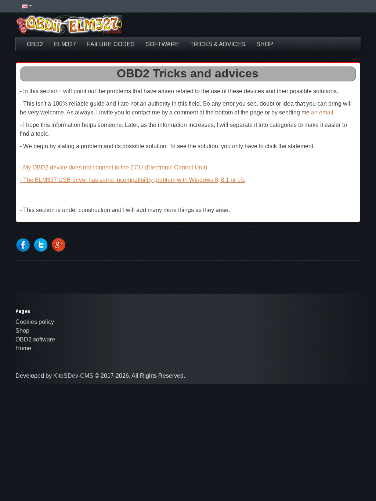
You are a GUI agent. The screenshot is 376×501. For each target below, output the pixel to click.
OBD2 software (35, 339)
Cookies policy (34, 322)
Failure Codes (111, 44)
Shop (264, 44)
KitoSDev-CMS (73, 376)
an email (322, 112)
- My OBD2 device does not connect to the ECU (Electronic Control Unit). (114, 167)
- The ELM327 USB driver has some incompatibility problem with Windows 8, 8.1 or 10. (132, 180)
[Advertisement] (247, 26)
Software (162, 44)
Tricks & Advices (217, 44)
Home (23, 348)
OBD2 (35, 44)
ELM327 (65, 44)
